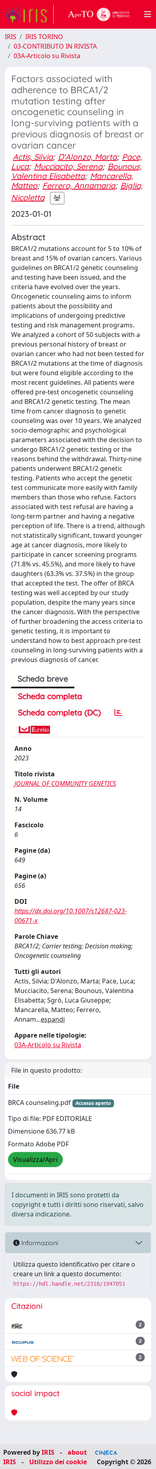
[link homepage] (29, 14)
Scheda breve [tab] (43, 679)
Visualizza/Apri (35, 1159)
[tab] (118, 712)
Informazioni (39, 1243)
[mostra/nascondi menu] (147, 14)
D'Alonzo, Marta (87, 157)
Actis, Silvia (33, 157)
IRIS (10, 36)
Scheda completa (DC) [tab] (59, 712)
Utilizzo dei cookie (58, 1461)
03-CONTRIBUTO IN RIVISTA (55, 46)
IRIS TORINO (44, 36)
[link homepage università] (98, 14)
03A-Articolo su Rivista (47, 55)
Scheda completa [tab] (50, 696)
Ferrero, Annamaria (78, 185)
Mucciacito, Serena (68, 166)
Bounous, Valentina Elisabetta (76, 171)
